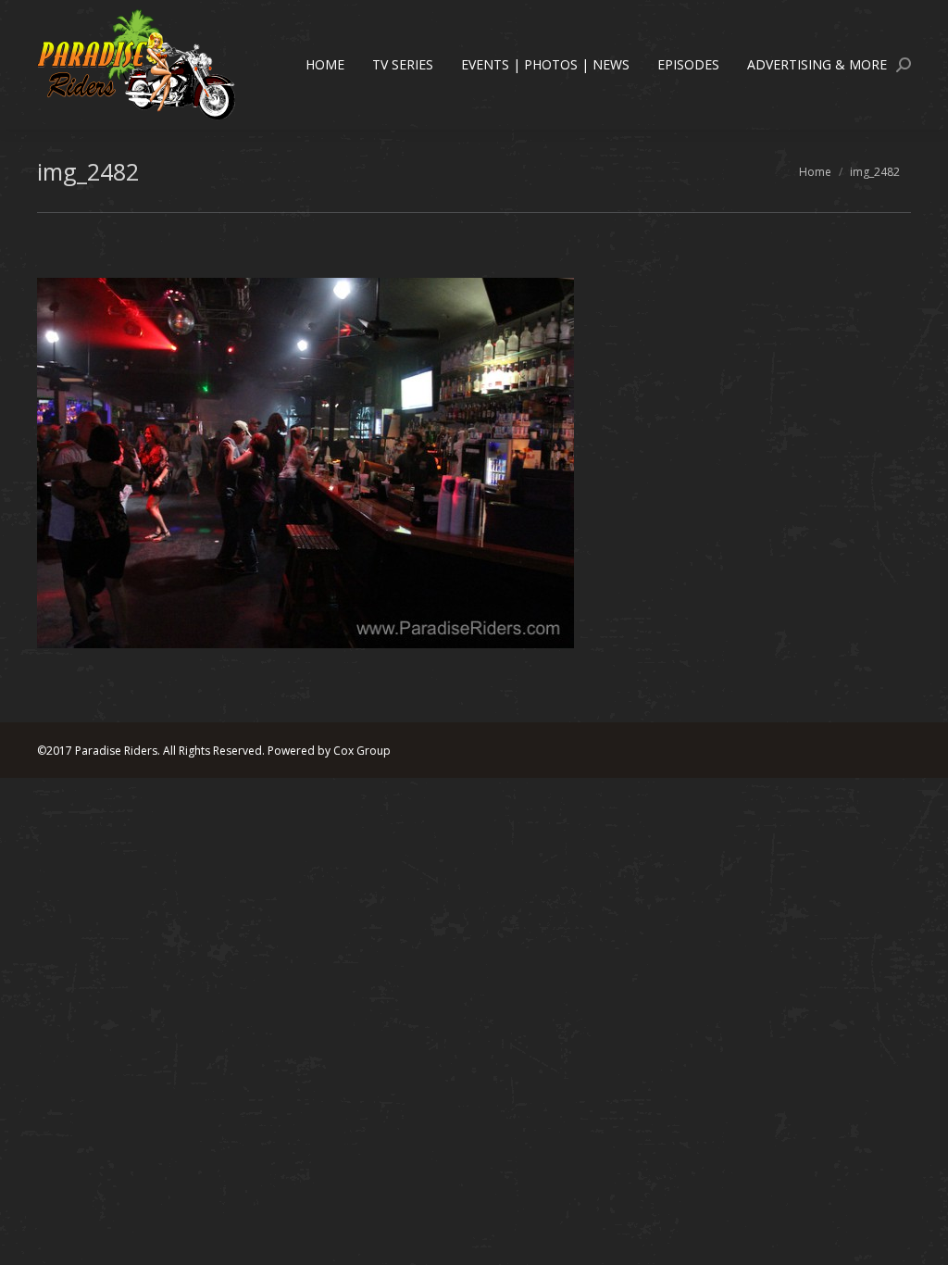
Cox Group (362, 750)
